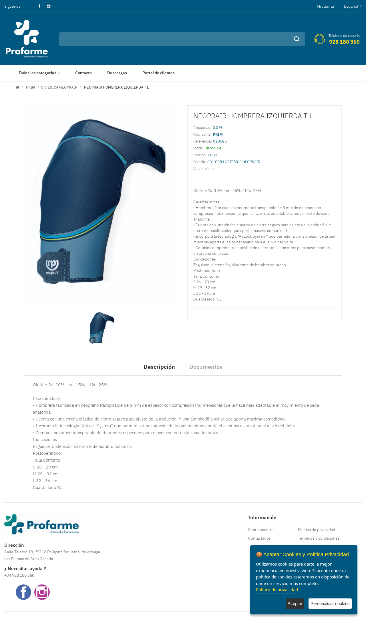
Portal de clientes (158, 72)
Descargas (117, 72)
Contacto (83, 72)
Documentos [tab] (205, 366)
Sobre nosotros (262, 529)
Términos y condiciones (319, 538)
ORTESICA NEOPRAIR (59, 87)
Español (351, 6)
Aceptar (295, 603)
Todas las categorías (37, 72)
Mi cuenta (325, 6)
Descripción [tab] (159, 366)
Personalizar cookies (330, 603)
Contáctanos (259, 538)
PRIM (30, 87)
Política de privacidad (316, 529)
